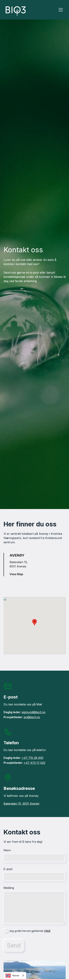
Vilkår (47, 930)
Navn (7, 850)
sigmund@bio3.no (33, 712)
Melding (9, 888)
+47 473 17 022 (34, 762)
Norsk (16, 975)
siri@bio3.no (32, 717)
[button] (60, 10)
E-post (8, 869)
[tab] (35, 564)
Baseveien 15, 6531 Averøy (21, 803)
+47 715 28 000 (32, 758)
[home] (25, 10)
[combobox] (15, 975)
